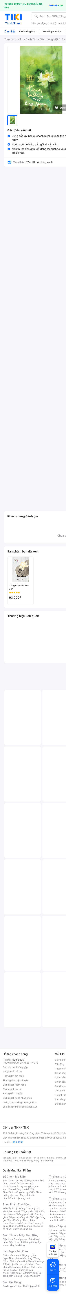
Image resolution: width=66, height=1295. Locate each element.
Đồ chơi (35, 1180)
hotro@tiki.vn (30, 1102)
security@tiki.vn (28, 1106)
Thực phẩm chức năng (20, 1258)
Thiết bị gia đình (31, 1286)
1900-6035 (18, 1059)
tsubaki (50, 1160)
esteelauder (25, 1157)
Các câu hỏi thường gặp (15, 1067)
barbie (50, 1157)
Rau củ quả (14, 1211)
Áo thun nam (55, 1202)
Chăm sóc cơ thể (18, 1261)
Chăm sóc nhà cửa (22, 1229)
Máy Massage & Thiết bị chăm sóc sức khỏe (24, 1262)
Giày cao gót (56, 1230)
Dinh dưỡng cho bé (19, 1189)
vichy (36, 1160)
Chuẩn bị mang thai (19, 1198)
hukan (28, 1160)
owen (59, 1157)
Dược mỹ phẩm (32, 1275)
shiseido (7, 1160)
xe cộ (53, 23)
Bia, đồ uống (14, 1220)
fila (42, 1160)
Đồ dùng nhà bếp (12, 1286)
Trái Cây (7, 1208)
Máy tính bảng (17, 1245)
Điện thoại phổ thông (20, 1242)
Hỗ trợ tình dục (29, 1273)
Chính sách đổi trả (12, 1089)
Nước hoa (15, 1273)
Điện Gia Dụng (12, 1282)
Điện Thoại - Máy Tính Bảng (20, 1235)
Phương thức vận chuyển (16, 1080)
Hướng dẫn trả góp (13, 1093)
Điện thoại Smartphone (15, 1239)
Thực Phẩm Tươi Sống (16, 1204)
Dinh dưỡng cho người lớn (22, 1192)
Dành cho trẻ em (18, 1223)
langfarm (18, 1160)
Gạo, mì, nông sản (19, 1217)
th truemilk (39, 1157)
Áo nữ (52, 1180)
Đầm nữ (61, 1180)
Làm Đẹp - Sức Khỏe (15, 1251)
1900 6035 (17, 1142)
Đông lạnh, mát (25, 1214)
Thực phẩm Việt (30, 1211)
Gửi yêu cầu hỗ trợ (12, 1071)
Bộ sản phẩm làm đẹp (22, 1274)
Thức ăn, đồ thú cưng (20, 1226)
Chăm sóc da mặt (12, 1255)
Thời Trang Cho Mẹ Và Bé (16, 1180)
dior (15, 1157)
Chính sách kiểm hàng (14, 1084)
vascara (7, 1157)
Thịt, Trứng (19, 1208)
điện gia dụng (39, 23)
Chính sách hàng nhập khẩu (17, 1098)
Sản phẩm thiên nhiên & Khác (21, 1265)
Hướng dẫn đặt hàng (13, 1076)
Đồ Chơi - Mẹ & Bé (14, 1176)
